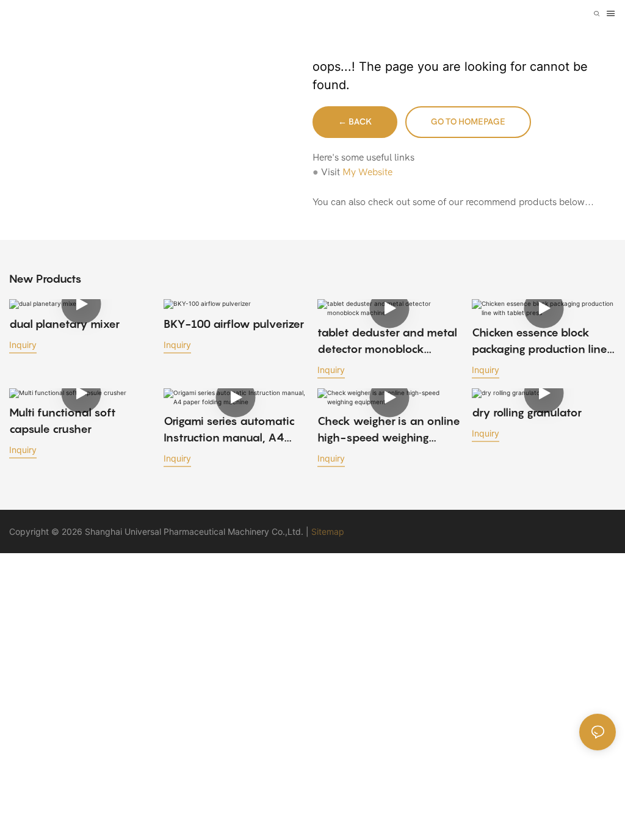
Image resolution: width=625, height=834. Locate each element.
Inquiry (23, 344)
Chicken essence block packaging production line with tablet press (539, 341)
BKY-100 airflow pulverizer (234, 323)
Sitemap (327, 531)
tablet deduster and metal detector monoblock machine (387, 341)
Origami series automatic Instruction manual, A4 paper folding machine (229, 430)
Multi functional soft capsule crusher (62, 420)
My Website (367, 172)
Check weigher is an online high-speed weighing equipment (388, 430)
